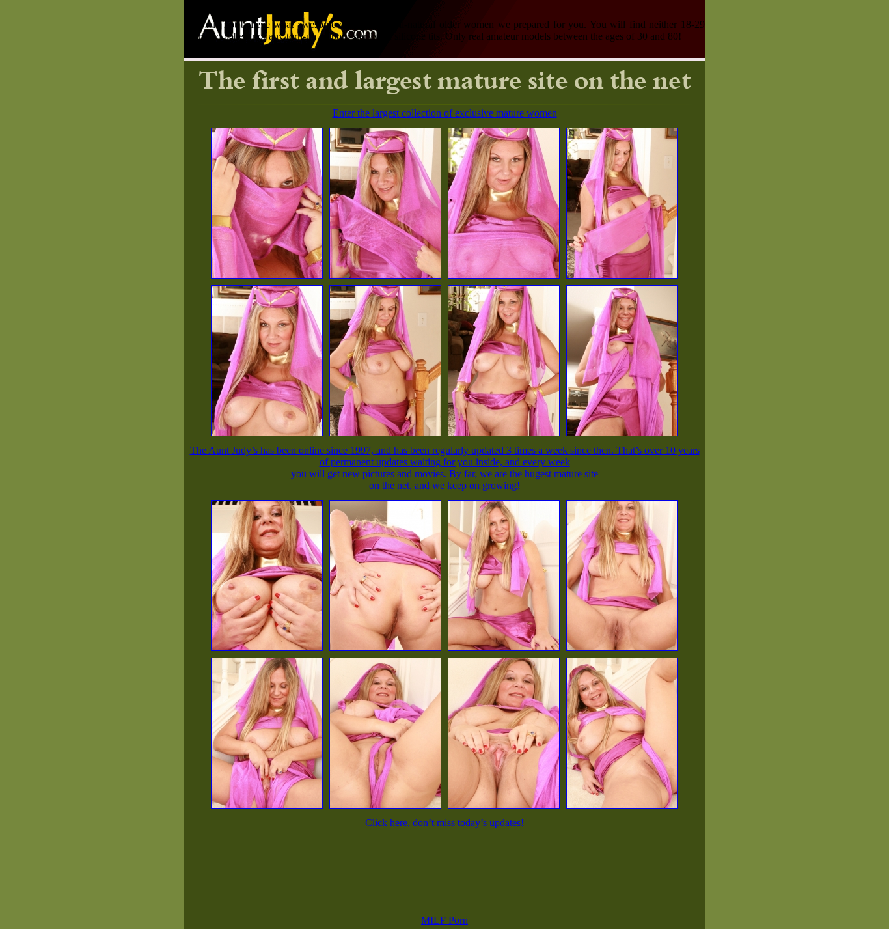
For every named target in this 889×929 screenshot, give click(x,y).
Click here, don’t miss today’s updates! (444, 822)
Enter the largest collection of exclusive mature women (445, 112)
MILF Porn (444, 920)
